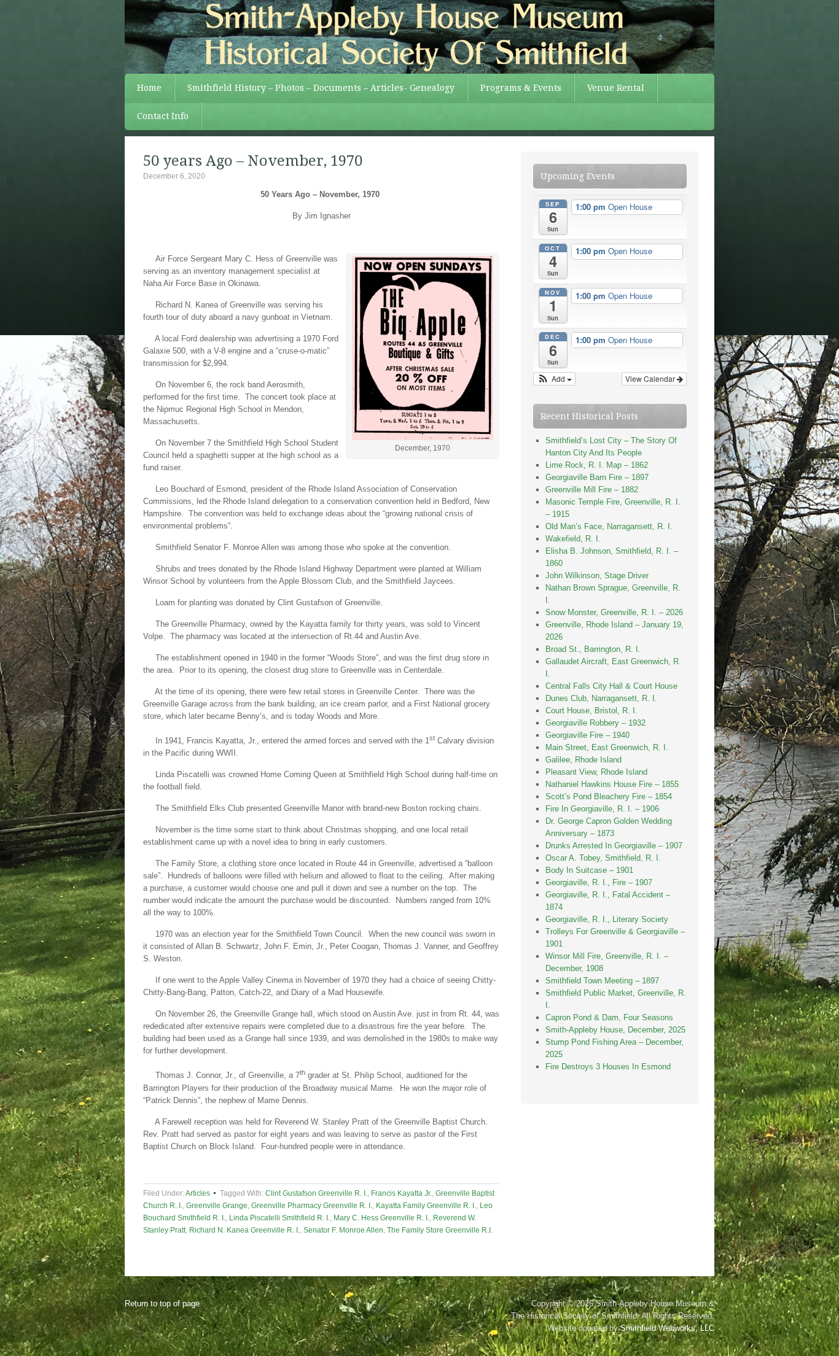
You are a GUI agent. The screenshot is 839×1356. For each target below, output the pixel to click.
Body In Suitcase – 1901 (589, 870)
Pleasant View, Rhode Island (596, 772)
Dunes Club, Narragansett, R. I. (601, 698)
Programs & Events (520, 88)
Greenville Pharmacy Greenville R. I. (311, 1205)
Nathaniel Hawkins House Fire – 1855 (612, 784)
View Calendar (651, 378)
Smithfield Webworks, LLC (667, 1328)
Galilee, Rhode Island (583, 759)
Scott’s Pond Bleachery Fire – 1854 (608, 796)
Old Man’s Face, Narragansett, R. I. (609, 526)
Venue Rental (615, 88)
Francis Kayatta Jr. (401, 1193)
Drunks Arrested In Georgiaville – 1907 (613, 845)
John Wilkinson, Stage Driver (597, 575)
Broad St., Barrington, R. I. (593, 649)
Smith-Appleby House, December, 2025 (615, 1029)
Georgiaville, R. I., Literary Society (606, 919)
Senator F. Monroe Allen (343, 1230)
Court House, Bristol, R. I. (591, 710)
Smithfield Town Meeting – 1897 (602, 980)
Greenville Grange (217, 1205)
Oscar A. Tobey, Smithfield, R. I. (603, 857)
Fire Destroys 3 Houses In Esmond (608, 1066)
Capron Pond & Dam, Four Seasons (609, 1017)
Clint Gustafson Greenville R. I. (316, 1193)
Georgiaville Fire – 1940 (587, 735)
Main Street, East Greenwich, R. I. (606, 747)
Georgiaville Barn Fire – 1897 (597, 477)
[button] (554, 379)
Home (149, 88)
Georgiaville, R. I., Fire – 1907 (598, 882)
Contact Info (163, 116)
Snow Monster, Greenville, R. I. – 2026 (614, 612)
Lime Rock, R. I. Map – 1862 (596, 465)
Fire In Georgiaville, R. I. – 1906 (602, 808)
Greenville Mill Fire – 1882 (591, 489)
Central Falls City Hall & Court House (611, 686)
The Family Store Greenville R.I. (440, 1230)
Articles (197, 1193)
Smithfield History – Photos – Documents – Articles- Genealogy (321, 88)
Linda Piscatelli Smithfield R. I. (279, 1218)
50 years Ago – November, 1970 (252, 160)
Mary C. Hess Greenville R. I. (381, 1218)
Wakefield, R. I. (573, 538)
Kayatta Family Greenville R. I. (426, 1205)
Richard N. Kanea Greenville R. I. (244, 1230)
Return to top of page (162, 1303)
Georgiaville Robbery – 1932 (595, 722)
